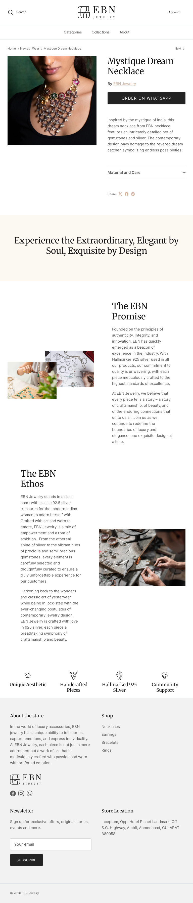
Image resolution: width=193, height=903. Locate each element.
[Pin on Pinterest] (133, 194)
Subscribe (26, 860)
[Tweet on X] (120, 194)
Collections (101, 32)
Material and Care (124, 172)
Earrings (109, 734)
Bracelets (110, 742)
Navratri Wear (29, 49)
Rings (107, 750)
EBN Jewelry (124, 83)
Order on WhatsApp (146, 98)
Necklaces (111, 726)
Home (12, 49)
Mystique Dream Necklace (62, 49)
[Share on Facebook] (126, 194)
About (124, 32)
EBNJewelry (30, 893)
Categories (73, 32)
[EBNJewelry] (96, 12)
